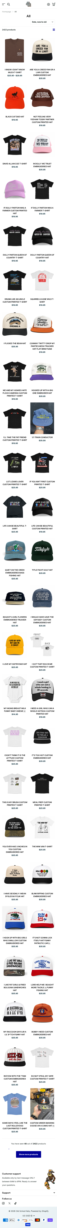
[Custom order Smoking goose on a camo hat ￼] (42, 1104)
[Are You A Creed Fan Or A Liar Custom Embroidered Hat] (42, 50)
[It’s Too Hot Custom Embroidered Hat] (42, 736)
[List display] (54, 30)
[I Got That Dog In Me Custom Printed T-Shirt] (42, 645)
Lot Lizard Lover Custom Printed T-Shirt (15, 482)
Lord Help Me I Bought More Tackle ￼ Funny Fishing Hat (42, 987)
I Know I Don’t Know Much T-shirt (15, 70)
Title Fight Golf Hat (42, 570)
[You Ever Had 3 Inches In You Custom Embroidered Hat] (14, 827)
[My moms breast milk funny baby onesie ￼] (14, 689)
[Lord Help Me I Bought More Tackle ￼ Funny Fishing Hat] (42, 965)
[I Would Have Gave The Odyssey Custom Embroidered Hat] (42, 598)
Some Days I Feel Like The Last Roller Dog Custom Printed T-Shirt (14, 1126)
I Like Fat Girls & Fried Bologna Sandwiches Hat (15, 987)
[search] (8, 4)
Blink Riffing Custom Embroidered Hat (42, 894)
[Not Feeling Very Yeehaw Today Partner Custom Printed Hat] (42, 97)
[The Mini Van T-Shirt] (42, 827)
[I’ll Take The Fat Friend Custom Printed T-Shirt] (14, 418)
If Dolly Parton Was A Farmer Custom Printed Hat (15, 210)
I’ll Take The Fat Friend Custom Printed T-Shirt (15, 438)
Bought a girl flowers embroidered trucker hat (15, 620)
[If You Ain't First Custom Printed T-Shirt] (42, 462)
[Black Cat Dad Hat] (14, 97)
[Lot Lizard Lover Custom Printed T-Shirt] (14, 462)
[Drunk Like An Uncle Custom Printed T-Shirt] (14, 280)
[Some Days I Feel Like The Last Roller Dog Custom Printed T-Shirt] (14, 1104)
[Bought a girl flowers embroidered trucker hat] (14, 598)
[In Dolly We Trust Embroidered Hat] (42, 144)
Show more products (28, 1154)
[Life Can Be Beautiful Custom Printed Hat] (42, 507)
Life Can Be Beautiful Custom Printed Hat (42, 527)
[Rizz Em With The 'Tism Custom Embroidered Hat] (14, 1057)
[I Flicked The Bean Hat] (14, 324)
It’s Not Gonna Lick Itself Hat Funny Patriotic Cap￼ (42, 940)
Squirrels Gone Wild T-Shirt (42, 300)
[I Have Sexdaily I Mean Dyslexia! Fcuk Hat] (14, 874)
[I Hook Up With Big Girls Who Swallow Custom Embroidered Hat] (14, 919)
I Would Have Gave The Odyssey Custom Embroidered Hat (42, 620)
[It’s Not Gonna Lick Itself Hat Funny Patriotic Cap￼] (42, 919)
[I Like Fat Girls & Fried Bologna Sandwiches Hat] (14, 965)
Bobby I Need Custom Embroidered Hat (42, 1033)
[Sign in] (48, 4)
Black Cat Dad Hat (15, 116)
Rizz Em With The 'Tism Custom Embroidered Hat (15, 1079)
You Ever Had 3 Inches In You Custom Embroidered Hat (14, 849)
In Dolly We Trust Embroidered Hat (42, 165)
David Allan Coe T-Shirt (15, 164)
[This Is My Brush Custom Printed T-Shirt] (14, 783)
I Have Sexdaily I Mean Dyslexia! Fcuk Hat (15, 894)
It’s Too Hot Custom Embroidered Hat (42, 756)
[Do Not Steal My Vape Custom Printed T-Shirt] (42, 1057)
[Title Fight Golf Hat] (42, 551)
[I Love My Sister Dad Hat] (14, 645)
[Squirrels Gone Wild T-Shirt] (42, 280)
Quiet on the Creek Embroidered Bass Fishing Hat (15, 573)
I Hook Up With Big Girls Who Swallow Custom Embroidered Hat (15, 940)
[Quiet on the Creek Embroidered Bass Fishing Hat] (14, 551)
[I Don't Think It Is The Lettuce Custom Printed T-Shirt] (14, 736)
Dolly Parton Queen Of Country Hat (42, 256)
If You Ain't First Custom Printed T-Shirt (42, 482)
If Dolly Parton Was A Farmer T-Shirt (42, 209)
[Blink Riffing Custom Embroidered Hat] (42, 874)
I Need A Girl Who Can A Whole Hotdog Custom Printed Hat (42, 711)
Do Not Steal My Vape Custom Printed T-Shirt (42, 1077)
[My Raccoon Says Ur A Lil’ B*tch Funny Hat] (14, 1012)
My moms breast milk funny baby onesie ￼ (15, 709)
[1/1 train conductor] (42, 418)
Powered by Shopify (40, 1211)
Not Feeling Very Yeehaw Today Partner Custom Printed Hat (42, 119)
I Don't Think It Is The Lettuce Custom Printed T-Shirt (14, 758)
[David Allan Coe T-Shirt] (14, 144)
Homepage (6, 12)
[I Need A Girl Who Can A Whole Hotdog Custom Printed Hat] (42, 689)
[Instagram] (3, 1203)
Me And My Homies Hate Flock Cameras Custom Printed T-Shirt (15, 393)
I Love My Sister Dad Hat (15, 664)
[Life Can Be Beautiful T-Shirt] (14, 507)
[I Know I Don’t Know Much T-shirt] (14, 50)
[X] (9, 1203)
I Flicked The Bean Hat (15, 343)
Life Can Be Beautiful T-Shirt (15, 527)
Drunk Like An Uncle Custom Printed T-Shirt (15, 300)
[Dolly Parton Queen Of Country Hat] (42, 236)
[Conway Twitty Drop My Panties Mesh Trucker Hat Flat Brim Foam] (42, 324)
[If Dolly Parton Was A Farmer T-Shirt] (42, 189)
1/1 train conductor (42, 437)
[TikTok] (15, 1203)
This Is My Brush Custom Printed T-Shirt (14, 803)
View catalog (3, 4)
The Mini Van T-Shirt (42, 846)
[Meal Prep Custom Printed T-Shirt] (42, 783)
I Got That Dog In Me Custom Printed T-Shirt (42, 665)
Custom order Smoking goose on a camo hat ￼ (42, 1124)
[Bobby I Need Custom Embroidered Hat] (42, 1012)
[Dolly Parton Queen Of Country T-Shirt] (14, 236)
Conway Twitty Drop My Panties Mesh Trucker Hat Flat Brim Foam (42, 346)
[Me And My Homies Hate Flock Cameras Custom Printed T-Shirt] (14, 371)
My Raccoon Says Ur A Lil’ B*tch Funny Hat (14, 1033)
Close (28, 1193)
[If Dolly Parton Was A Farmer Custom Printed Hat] (14, 189)
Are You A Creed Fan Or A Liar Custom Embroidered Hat (42, 72)
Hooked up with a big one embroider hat (42, 391)
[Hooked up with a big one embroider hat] (42, 371)
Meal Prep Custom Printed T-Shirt (42, 803)
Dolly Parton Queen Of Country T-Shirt (15, 256)
